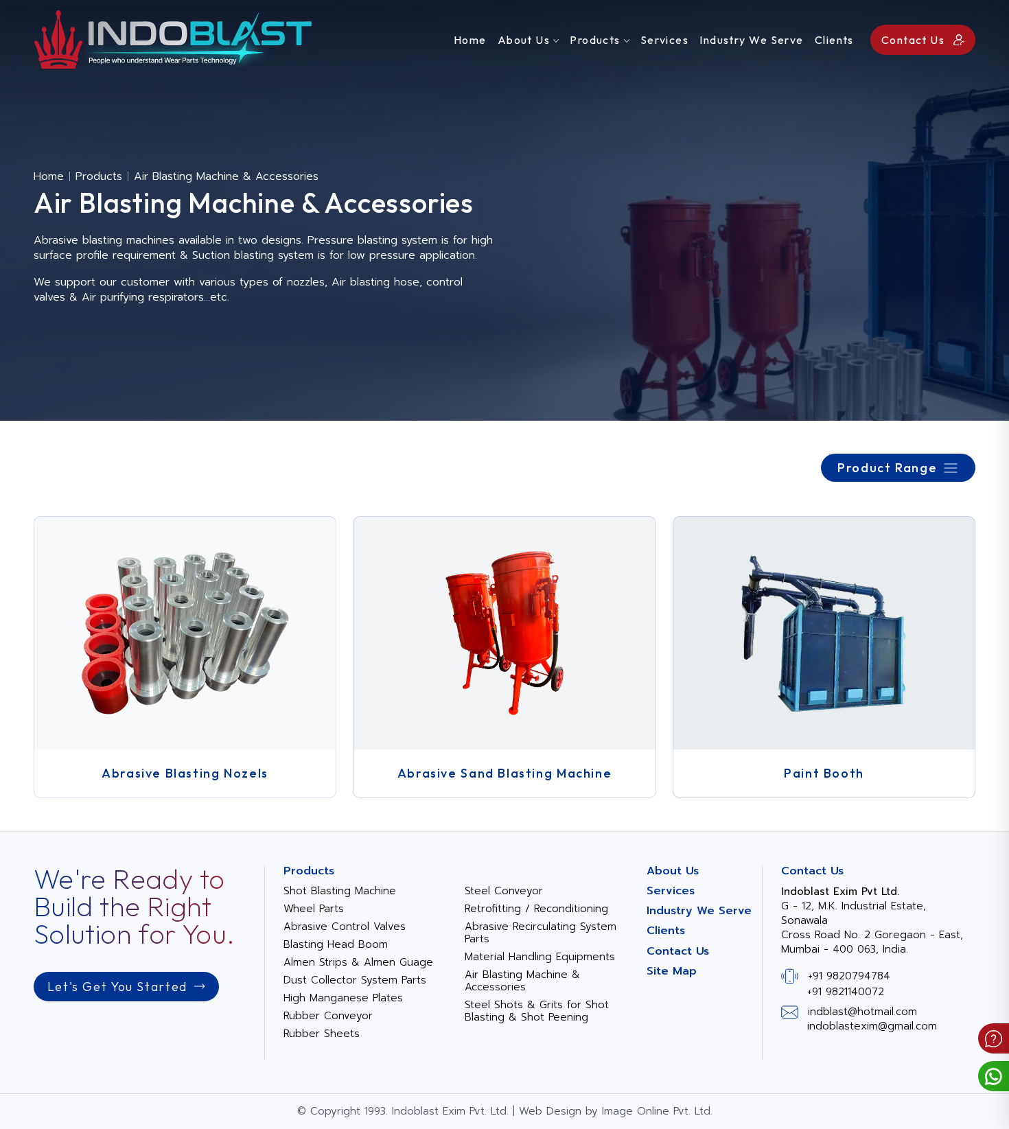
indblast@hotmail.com (862, 1011)
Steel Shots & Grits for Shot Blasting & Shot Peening (537, 1011)
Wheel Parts (313, 909)
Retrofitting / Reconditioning (536, 909)
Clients (834, 40)
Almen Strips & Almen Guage (358, 962)
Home (470, 40)
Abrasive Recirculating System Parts (540, 932)
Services (664, 40)
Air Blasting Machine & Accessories (522, 980)
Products (595, 40)
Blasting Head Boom (335, 944)
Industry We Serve (751, 40)
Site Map (672, 971)
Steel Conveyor (504, 891)
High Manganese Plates (343, 998)
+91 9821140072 (845, 991)
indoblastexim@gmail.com (872, 1026)
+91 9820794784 (849, 975)
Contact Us (678, 951)
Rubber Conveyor (328, 1016)
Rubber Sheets (321, 1033)
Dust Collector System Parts (354, 980)
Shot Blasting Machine (339, 891)
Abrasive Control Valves (344, 926)
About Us (524, 40)
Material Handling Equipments (540, 957)
